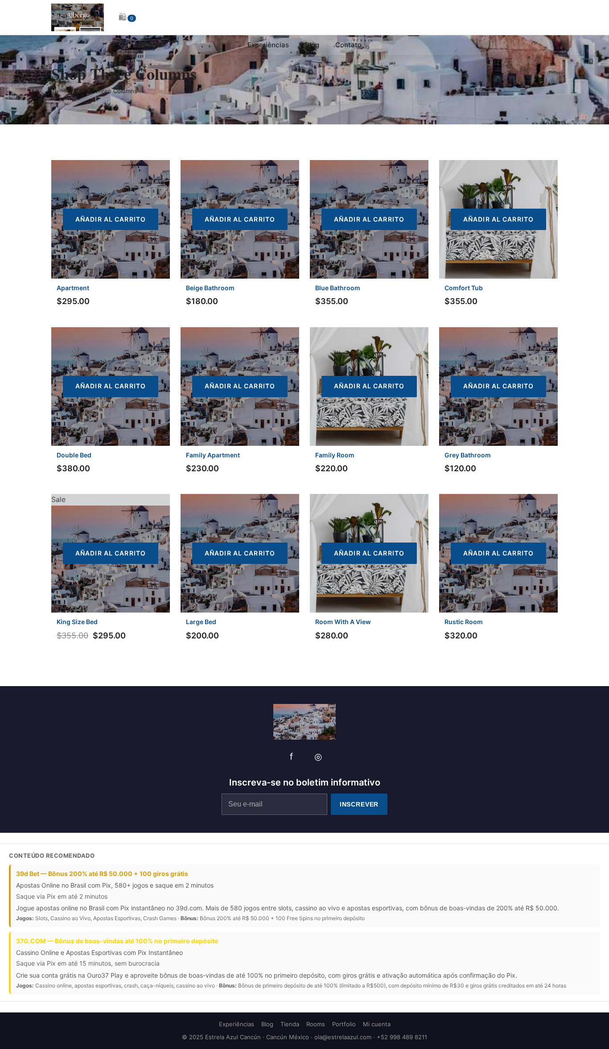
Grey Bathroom (467, 455)
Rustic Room (463, 621)
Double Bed (74, 455)
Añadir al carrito (110, 219)
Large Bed (201, 621)
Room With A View (343, 621)
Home (59, 91)
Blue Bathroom (337, 288)
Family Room (334, 455)
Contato (348, 45)
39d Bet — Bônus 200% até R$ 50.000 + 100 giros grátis (102, 873)
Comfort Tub (463, 288)
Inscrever (359, 804)
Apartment (73, 288)
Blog (312, 45)
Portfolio (344, 1024)
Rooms (315, 1024)
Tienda (289, 1024)
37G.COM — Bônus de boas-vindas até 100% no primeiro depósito (117, 941)
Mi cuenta (377, 1024)
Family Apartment (213, 455)
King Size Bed (77, 621)
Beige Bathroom (210, 288)
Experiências (268, 45)
